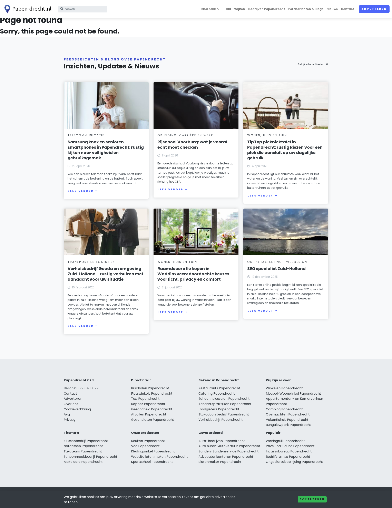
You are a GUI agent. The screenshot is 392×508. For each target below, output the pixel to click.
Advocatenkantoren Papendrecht (225, 456)
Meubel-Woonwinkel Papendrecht (293, 393)
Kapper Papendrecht (148, 404)
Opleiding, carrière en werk (185, 135)
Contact (347, 9)
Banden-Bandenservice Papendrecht (228, 451)
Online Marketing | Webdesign (277, 262)
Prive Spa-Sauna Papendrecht (290, 446)
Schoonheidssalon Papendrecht (224, 398)
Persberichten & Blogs (305, 9)
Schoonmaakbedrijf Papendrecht (90, 456)
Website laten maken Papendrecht (159, 456)
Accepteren (312, 499)
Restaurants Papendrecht (219, 388)
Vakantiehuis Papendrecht (287, 419)
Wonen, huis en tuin (267, 135)
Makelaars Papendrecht (83, 461)
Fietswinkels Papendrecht (152, 393)
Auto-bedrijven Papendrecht (221, 441)
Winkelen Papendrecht (284, 388)
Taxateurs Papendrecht (83, 451)
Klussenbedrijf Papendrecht (86, 441)
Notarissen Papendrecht (83, 446)
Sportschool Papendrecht (152, 461)
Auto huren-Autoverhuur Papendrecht (229, 446)
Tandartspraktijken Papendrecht (225, 404)
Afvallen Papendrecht (148, 414)
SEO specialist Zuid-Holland (276, 268)
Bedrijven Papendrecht (266, 9)
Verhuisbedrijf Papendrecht (220, 419)
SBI (228, 9)
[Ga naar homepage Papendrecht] (26, 9)
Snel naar (208, 9)
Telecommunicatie (86, 135)
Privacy (70, 419)
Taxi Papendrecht (145, 398)
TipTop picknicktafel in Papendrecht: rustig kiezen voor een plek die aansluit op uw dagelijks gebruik (285, 150)
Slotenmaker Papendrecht (220, 461)
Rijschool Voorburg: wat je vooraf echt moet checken (192, 144)
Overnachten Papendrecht (288, 414)
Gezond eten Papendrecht (152, 419)
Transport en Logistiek (91, 262)
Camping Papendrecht (284, 409)
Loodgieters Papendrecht (218, 409)
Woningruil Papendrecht (285, 441)
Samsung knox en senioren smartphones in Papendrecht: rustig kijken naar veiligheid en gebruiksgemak (106, 150)
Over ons (71, 404)
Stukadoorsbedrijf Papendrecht (223, 414)
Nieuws (332, 9)
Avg (67, 414)
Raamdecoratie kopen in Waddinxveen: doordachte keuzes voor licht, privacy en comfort (193, 274)
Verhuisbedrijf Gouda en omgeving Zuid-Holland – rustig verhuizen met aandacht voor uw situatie (106, 274)
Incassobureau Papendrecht (289, 451)
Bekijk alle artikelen (311, 64)
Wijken (239, 9)
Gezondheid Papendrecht (152, 409)
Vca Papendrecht (145, 446)
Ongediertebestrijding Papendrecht (294, 461)
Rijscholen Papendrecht (150, 388)
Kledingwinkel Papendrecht (153, 451)
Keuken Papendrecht (148, 441)
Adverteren (374, 9)
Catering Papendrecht (216, 393)
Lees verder (81, 191)
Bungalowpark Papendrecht (288, 424)
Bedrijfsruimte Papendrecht (288, 456)
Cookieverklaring (77, 409)
